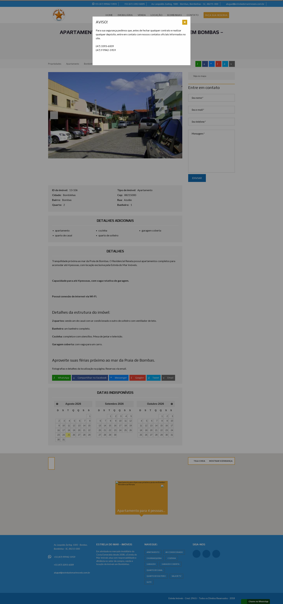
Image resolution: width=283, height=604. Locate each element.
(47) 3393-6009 (105, 46)
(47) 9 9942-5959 (106, 49)
